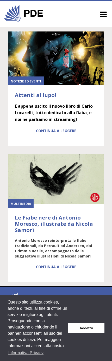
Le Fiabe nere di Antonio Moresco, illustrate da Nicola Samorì (54, 224)
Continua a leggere (56, 130)
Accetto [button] (86, 328)
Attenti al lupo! (35, 95)
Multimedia (21, 204)
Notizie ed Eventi (26, 81)
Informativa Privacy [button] (25, 353)
